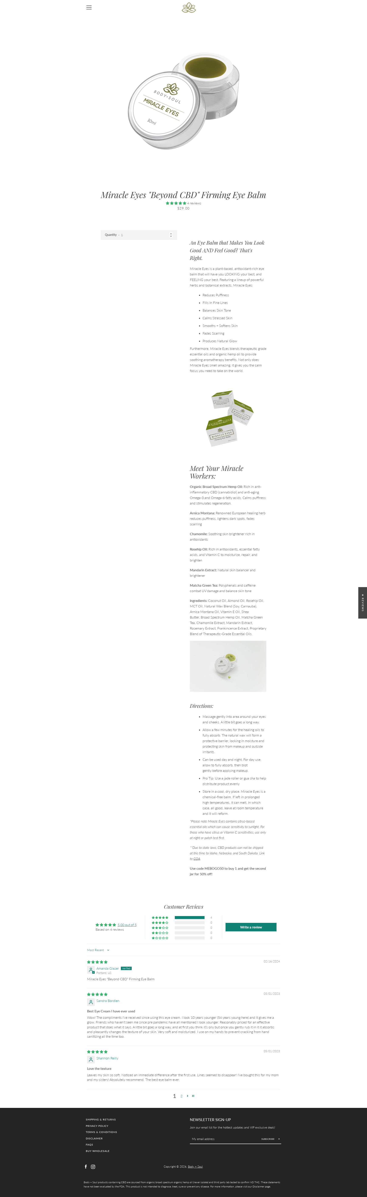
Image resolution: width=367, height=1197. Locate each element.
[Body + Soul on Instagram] (93, 1166)
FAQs (89, 1144)
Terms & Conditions (101, 1132)
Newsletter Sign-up (210, 1119)
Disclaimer (94, 1138)
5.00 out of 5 (127, 925)
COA (196, 858)
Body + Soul (195, 1166)
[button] (176, 203)
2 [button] (181, 1096)
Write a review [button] (251, 927)
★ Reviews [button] (362, 603)
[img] (97, 962)
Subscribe (268, 1139)
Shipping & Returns (101, 1119)
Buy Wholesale (98, 1151)
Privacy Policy (97, 1125)
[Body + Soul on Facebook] (86, 1166)
